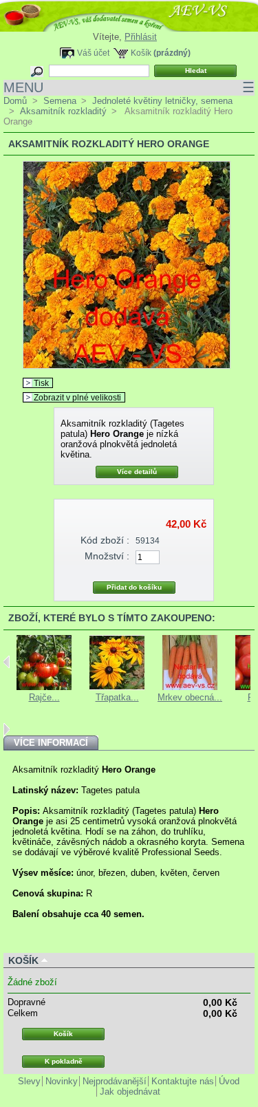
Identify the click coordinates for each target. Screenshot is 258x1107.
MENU (129, 87)
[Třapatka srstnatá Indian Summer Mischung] (116, 687)
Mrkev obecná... (190, 697)
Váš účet (93, 52)
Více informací (51, 743)
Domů (15, 101)
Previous (6, 662)
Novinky (61, 1081)
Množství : (107, 555)
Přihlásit (141, 37)
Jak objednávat (130, 1091)
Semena (59, 101)
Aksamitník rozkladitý (63, 111)
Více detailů (137, 471)
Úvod (229, 1081)
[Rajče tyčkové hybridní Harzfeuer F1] (44, 687)
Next (6, 729)
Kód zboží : (104, 540)
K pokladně (64, 1061)
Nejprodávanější (115, 1081)
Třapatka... (117, 697)
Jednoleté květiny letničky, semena (162, 101)
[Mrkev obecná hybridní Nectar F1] (189, 687)
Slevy (29, 1081)
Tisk (41, 382)
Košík (141, 52)
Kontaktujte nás (182, 1081)
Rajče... (44, 697)
